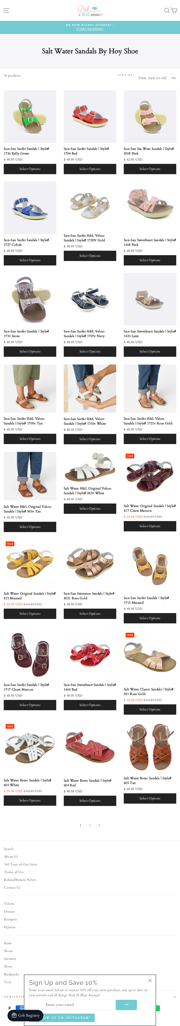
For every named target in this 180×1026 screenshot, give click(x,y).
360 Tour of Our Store (20, 864)
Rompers (10, 919)
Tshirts (9, 904)
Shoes (8, 966)
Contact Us (12, 888)
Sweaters (10, 959)
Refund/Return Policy (20, 880)
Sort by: (125, 75)
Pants (8, 943)
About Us (11, 857)
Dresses (9, 912)
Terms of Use (14, 872)
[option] (90, 27)
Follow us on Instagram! (61, 1017)
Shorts (8, 951)
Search (8, 849)
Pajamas (9, 927)
